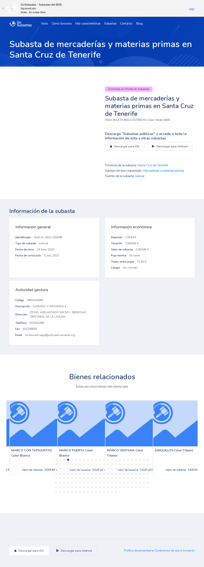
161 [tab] (120, 487)
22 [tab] (140, 460)
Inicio (44, 24)
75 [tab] (64, 473)
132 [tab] (100, 483)
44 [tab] (132, 464)
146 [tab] (60, 487)
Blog (139, 24)
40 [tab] (116, 464)
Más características (88, 24)
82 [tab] (92, 473)
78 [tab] (76, 473)
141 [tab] (136, 483)
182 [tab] (108, 492)
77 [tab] (72, 473)
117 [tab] (136, 478)
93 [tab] (136, 473)
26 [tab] (60, 464)
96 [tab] (148, 473)
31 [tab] (80, 464)
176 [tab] (84, 492)
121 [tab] (56, 483)
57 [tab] (88, 469)
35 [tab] (96, 464)
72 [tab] (148, 469)
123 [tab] (64, 483)
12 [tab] (100, 460)
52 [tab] (68, 469)
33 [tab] (88, 464)
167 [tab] (144, 487)
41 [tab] (120, 464)
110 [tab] (108, 478)
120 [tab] (148, 478)
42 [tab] (124, 464)
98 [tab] (60, 478)
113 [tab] (120, 478)
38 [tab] (108, 464)
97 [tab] (56, 478)
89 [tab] (120, 473)
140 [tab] (132, 483)
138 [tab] (124, 483)
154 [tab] (92, 487)
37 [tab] (104, 464)
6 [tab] (76, 460)
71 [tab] (144, 469)
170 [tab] (60, 492)
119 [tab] (144, 478)
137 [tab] (120, 483)
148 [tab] (68, 487)
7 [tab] (80, 460)
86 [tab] (108, 473)
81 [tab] (88, 473)
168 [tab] (148, 487)
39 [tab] (112, 464)
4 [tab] (68, 460)
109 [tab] (104, 478)
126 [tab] (76, 483)
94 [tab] (140, 473)
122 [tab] (60, 483)
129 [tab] (88, 483)
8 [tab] (84, 460)
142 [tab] (140, 483)
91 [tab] (128, 473)
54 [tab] (76, 469)
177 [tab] (88, 492)
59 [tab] (96, 469)
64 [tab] (116, 469)
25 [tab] (56, 464)
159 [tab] (112, 487)
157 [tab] (104, 487)
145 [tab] (56, 487)
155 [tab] (96, 487)
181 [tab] (104, 492)
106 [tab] (92, 478)
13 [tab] (104, 460)
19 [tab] (128, 460)
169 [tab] (56, 492)
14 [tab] (108, 460)
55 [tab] (80, 469)
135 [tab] (112, 483)
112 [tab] (116, 478)
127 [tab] (80, 483)
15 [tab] (112, 460)
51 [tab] (64, 469)
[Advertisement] (150, 314)
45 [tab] (136, 464)
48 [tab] (148, 464)
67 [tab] (128, 469)
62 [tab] (108, 469)
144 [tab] (148, 483)
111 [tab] (112, 478)
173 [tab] (72, 492)
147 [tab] (64, 487)
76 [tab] (68, 473)
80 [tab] (84, 473)
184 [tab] (116, 492)
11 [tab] (96, 460)
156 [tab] (100, 487)
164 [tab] (132, 487)
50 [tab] (60, 469)
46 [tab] (140, 464)
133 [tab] (104, 483)
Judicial (139, 176)
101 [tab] (72, 478)
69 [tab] (136, 469)
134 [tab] (108, 483)
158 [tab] (108, 487)
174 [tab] (76, 492)
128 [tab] (84, 483)
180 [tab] (100, 492)
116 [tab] (132, 478)
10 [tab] (92, 460)
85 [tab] (104, 473)
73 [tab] (56, 473)
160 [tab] (116, 487)
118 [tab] (140, 478)
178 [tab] (92, 492)
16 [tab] (116, 460)
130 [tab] (92, 483)
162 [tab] (124, 487)
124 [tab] (68, 483)
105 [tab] (88, 478)
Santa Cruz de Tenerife (152, 165)
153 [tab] (88, 487)
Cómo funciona (62, 24)
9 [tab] (88, 460)
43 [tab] (128, 464)
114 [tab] (124, 478)
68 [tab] (132, 469)
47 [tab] (144, 464)
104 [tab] (84, 478)
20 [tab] (132, 460)
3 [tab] (64, 460)
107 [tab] (96, 478)
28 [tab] (68, 464)
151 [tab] (80, 487)
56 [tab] (84, 469)
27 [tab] (64, 464)
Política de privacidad (137, 550)
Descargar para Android (171, 146)
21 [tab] (136, 460)
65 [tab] (120, 469)
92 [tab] (132, 473)
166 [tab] (140, 487)
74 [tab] (60, 473)
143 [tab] (144, 483)
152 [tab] (84, 487)
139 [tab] (128, 483)
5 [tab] (72, 460)
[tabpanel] (30, 437)
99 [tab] (64, 478)
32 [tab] (84, 464)
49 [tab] (56, 469)
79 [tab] (80, 473)
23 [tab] (144, 460)
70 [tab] (140, 469)
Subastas (110, 24)
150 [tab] (76, 487)
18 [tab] (124, 460)
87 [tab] (112, 473)
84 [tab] (100, 473)
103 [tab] (80, 478)
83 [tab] (96, 473)
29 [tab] (72, 464)
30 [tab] (76, 464)
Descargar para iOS (126, 146)
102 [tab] (76, 478)
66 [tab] (124, 469)
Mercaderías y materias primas (163, 171)
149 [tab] (72, 487)
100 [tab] (68, 478)
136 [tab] (116, 483)
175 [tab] (80, 492)
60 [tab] (100, 469)
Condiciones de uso (167, 550)
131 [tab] (96, 483)
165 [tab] (136, 487)
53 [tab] (72, 469)
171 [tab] (64, 492)
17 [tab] (120, 460)
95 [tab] (144, 473)
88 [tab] (116, 473)
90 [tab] (124, 473)
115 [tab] (128, 478)
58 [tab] (92, 469)
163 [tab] (128, 487)
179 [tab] (96, 492)
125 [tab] (72, 483)
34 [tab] (92, 464)
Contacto (126, 24)
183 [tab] (112, 492)
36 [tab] (100, 464)
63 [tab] (112, 469)
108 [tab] (100, 478)
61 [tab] (104, 469)
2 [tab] (60, 460)
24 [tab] (148, 460)
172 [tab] (68, 492)
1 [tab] (56, 460)
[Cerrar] (3, 8)
